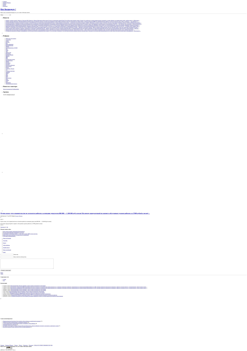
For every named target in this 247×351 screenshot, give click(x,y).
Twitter (4, 279)
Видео (4, 5)
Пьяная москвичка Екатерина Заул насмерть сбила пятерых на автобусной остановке (21, 321)
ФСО (7, 81)
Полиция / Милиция (10, 65)
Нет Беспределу (9, 60)
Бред (7, 43)
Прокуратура (8, 66)
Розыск (4, 3)
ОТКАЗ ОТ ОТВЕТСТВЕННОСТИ (42, 345)
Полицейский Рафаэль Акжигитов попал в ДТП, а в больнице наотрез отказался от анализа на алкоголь (34, 295)
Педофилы (8, 62)
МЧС (7, 58)
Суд (6, 69)
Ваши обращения (9, 44)
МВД (7, 57)
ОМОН (7, 61)
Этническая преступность (11, 83)
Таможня (8, 72)
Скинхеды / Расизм (10, 68)
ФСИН (7, 80)
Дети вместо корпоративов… (9, 236)
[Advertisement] (11, 114)
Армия (7, 40)
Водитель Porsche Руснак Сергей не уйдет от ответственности (16, 327)
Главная (5, 1)
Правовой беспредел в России (9, 324)
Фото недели (8, 78)
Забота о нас (8, 52)
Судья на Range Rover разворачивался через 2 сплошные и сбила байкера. (19, 323)
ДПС (7, 51)
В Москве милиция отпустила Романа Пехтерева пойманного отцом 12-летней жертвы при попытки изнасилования (37, 296)
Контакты (5, 6)
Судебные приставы (10, 71)
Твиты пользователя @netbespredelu (11, 89)
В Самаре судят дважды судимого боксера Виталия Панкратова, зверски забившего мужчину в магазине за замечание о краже (31, 325)
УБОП (7, 73)
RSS (51, 345)
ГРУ (7, 49)
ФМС (7, 75)
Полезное (31, 345)
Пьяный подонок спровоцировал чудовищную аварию (15, 322)
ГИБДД (7, 46)
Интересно (8, 53)
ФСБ (7, 79)
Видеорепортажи (9, 45)
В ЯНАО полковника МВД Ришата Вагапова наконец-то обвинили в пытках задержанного (30, 293)
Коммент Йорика (7, 2)
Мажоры (7, 56)
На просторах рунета (10, 59)
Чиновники (8, 82)
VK (4, 280)
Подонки (8, 64)
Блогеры (7, 42)
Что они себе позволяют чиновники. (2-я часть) (13, 232)
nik (7, 227)
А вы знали (8, 39)
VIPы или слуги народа (11, 38)
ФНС (7, 76)
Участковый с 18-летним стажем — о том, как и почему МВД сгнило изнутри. (20, 233)
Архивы (5, 94)
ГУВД (7, 50)
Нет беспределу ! (8, 9)
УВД (7, 74)
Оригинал (3, 227)
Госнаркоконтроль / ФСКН (11, 47)
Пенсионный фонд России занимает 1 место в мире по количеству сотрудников (28, 285)
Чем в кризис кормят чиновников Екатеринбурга (14, 231)
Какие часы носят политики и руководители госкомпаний (16, 235)
